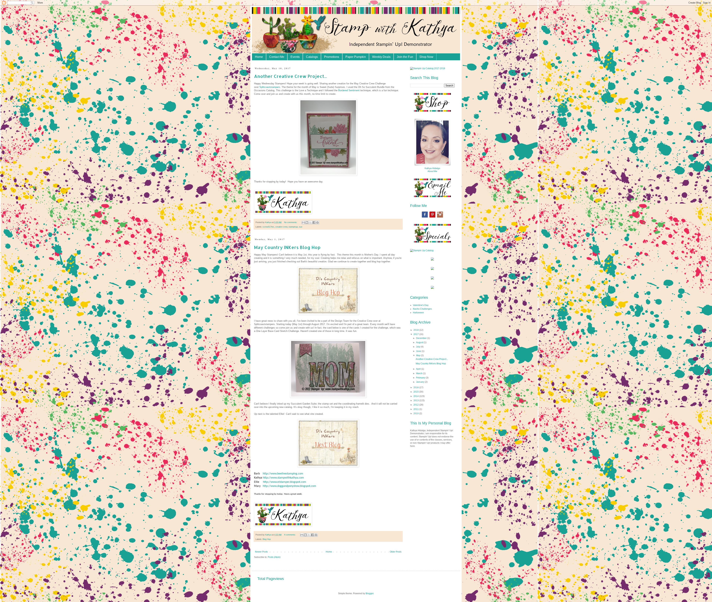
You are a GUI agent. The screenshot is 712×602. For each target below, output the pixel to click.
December (421, 338)
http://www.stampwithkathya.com (283, 477)
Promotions (331, 56)
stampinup (293, 227)
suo (300, 227)
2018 (416, 330)
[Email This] (303, 222)
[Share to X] (310, 222)
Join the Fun (405, 56)
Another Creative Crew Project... (290, 76)
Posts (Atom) (274, 557)
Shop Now (426, 56)
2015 (416, 391)
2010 (416, 413)
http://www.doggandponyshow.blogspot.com (289, 486)
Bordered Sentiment (349, 90)
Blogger (369, 593)
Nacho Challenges (422, 309)
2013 (416, 400)
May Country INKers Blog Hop (287, 247)
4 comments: (290, 535)
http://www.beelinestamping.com (283, 473)
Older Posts (395, 551)
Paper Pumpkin (355, 56)
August (420, 342)
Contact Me (276, 56)
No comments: (291, 222)
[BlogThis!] (307, 222)
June (419, 351)
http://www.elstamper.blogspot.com (284, 482)
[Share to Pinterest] (317, 222)
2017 (416, 334)
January (420, 382)
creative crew (281, 227)
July (418, 346)
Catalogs (312, 56)
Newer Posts (261, 551)
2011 (416, 409)
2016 (416, 387)
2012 (416, 404)
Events (295, 56)
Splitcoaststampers (269, 87)
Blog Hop (267, 539)
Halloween (418, 312)
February (421, 377)
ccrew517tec (268, 227)
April (418, 369)
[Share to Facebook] (314, 222)
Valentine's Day (420, 305)
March (419, 373)
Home (259, 56)
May (418, 355)
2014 (416, 396)
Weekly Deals (381, 56)
